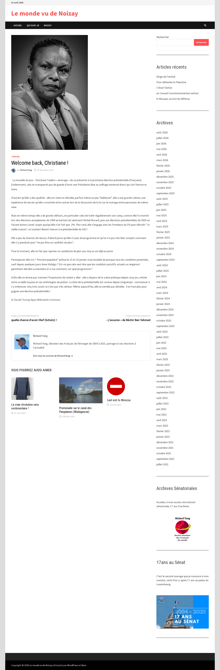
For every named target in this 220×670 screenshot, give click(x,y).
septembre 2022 (165, 392)
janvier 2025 (163, 237)
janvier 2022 (163, 436)
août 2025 (162, 199)
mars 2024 (162, 293)
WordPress (72, 665)
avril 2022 (161, 420)
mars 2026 (162, 160)
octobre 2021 (163, 453)
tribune (15, 156)
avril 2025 (161, 221)
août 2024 (162, 265)
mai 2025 (161, 215)
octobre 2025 (163, 187)
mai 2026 (161, 149)
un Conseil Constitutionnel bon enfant (177, 93)
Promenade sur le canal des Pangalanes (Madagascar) (75, 410)
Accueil (18, 25)
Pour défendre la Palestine (171, 82)
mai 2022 (161, 414)
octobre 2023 (163, 320)
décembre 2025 (165, 176)
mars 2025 (162, 226)
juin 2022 (161, 409)
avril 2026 (161, 154)
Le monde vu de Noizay (44, 13)
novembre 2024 (165, 248)
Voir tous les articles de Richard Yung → (53, 355)
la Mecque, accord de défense (173, 98)
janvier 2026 (163, 171)
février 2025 (163, 232)
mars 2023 (162, 359)
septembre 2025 (165, 193)
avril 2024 (161, 287)
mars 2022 (162, 425)
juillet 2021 (162, 464)
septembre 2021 (165, 459)
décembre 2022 (165, 376)
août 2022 (162, 398)
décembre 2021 (165, 442)
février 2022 (163, 431)
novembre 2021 (165, 447)
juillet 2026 (162, 138)
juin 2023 (161, 342)
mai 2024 (161, 281)
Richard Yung (26, 170)
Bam (83, 665)
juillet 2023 (162, 337)
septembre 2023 (165, 326)
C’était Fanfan (164, 87)
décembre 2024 (165, 243)
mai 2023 (161, 348)
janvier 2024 (163, 304)
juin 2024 (161, 276)
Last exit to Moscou (119, 400)
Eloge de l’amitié (165, 76)
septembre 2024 (165, 259)
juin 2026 (161, 143)
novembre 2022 (165, 381)
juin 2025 (161, 210)
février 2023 (163, 364)
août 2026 (162, 132)
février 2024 (163, 298)
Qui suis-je (33, 25)
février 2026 (163, 165)
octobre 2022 (163, 387)
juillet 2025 (162, 204)
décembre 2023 (165, 309)
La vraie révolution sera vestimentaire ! (25, 406)
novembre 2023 (165, 315)
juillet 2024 (162, 270)
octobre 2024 (163, 254)
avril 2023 (161, 353)
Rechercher (162, 37)
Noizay (47, 25)
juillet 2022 (162, 403)
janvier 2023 (163, 370)
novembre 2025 (165, 182)
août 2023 (162, 331)
